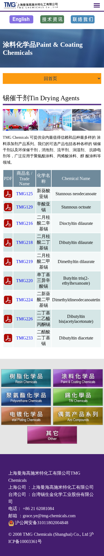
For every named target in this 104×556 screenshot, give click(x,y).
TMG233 (24, 338)
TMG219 (24, 261)
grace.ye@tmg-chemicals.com (49, 515)
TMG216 (24, 223)
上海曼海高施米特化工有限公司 (63, 487)
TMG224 (24, 299)
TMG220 (24, 280)
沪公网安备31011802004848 (41, 522)
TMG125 (24, 193)
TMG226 (24, 318)
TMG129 (24, 207)
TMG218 (24, 242)
